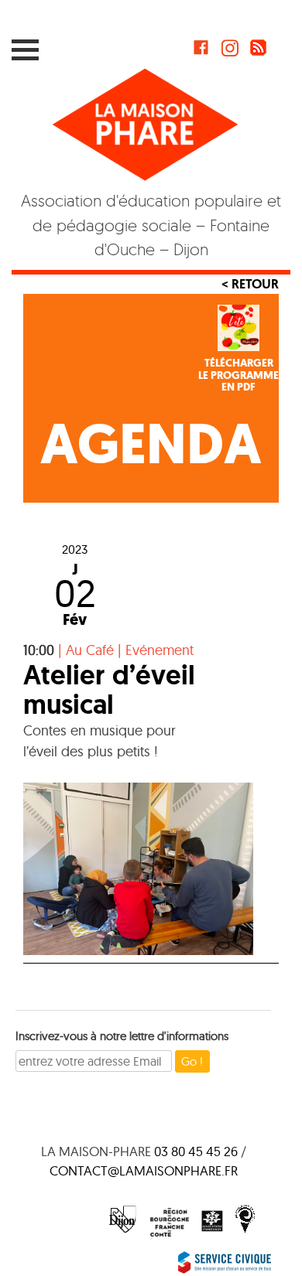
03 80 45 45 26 (196, 1151)
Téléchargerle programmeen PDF (238, 375)
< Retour (250, 283)
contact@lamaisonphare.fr (144, 1170)
